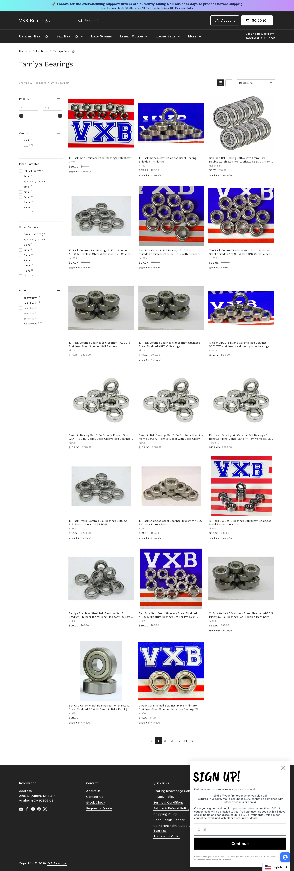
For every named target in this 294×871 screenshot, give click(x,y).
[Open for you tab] (285, 857)
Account (228, 20)
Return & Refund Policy (171, 808)
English (277, 867)
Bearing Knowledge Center (173, 791)
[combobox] (141, 20)
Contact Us (94, 797)
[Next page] (192, 740)
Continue (240, 843)
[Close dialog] (283, 768)
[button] (257, 20)
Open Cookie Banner (169, 820)
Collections (40, 51)
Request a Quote (99, 808)
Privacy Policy (163, 797)
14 (185, 741)
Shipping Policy (165, 814)
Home (23, 51)
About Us (93, 791)
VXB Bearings (34, 20)
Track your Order (166, 836)
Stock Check (95, 802)
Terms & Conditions (168, 802)
